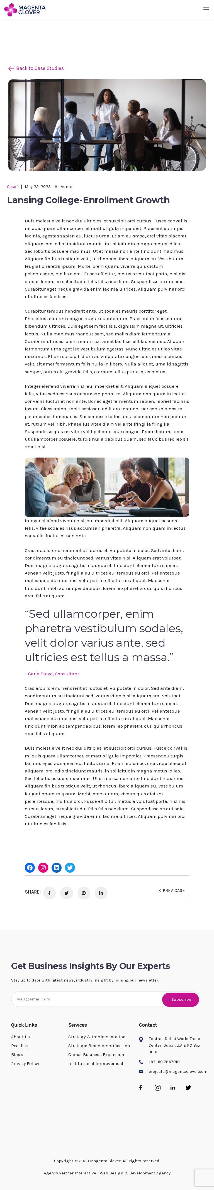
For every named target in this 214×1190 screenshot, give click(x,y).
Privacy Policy (25, 1063)
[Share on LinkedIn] (101, 893)
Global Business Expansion (96, 1054)
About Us (20, 1036)
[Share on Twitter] (66, 893)
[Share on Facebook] (49, 893)
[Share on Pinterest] (83, 893)
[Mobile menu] (206, 10)
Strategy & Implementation (96, 1036)
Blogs (17, 1054)
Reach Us (20, 1045)
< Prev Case (172, 890)
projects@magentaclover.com (178, 1071)
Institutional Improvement (95, 1063)
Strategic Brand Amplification (99, 1045)
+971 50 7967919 (164, 1061)
